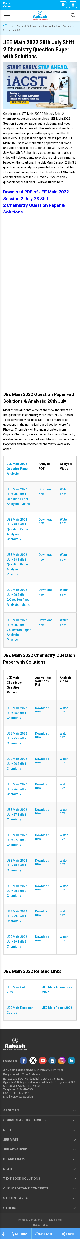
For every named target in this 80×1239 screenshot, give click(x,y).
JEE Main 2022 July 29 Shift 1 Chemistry (17, 916)
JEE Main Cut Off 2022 (18, 989)
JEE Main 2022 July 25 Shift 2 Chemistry (17, 738)
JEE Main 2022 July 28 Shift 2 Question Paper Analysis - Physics (19, 629)
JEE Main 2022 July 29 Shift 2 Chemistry (17, 941)
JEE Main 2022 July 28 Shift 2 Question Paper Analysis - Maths (19, 597)
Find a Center (7, 5)
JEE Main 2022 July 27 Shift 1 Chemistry (17, 814)
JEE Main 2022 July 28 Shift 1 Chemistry (17, 865)
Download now (46, 492)
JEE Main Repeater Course (20, 1010)
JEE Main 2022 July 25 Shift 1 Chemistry (17, 712)
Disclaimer (55, 1219)
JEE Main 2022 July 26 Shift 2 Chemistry (17, 789)
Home (5, 25)
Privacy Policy (40, 1224)
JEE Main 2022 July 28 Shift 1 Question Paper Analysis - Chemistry (17, 529)
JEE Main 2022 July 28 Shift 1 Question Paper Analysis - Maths (18, 497)
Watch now (64, 492)
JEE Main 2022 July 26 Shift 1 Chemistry (17, 763)
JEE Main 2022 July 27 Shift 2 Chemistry (17, 840)
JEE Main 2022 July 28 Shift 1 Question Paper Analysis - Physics (17, 564)
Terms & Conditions (30, 1219)
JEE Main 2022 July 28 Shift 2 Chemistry (17, 890)
